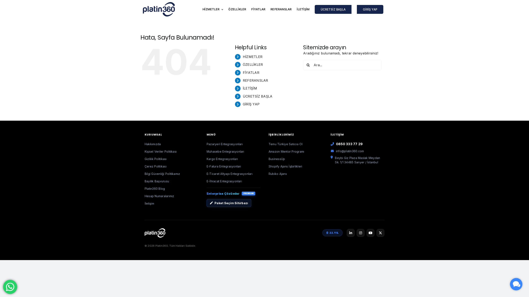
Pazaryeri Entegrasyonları (225, 144)
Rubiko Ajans (278, 174)
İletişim (149, 203)
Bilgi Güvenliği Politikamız (162, 174)
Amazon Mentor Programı (286, 151)
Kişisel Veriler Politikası (161, 151)
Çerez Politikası (156, 166)
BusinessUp (277, 159)
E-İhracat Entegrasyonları (224, 181)
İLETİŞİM (250, 88)
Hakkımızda (153, 144)
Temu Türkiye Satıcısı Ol (286, 144)
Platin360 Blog (155, 188)
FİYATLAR (251, 73)
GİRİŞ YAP (251, 104)
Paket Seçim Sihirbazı (231, 203)
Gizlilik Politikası (156, 159)
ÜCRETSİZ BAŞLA (257, 96)
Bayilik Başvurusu (157, 181)
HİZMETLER (252, 57)
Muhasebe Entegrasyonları (225, 151)
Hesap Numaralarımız (159, 196)
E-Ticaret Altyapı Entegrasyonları (230, 174)
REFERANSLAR (255, 80)
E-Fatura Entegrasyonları (224, 166)
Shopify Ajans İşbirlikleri (285, 166)
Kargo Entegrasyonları (222, 159)
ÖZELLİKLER (253, 64)
